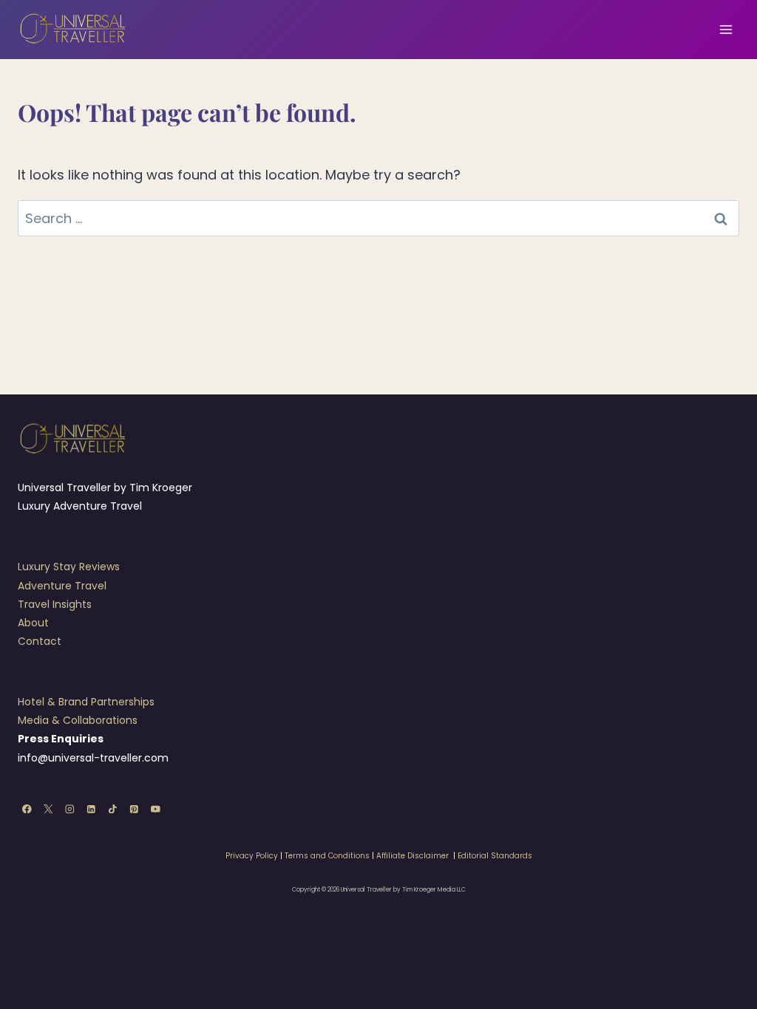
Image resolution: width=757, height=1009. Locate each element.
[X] (48, 808)
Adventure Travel (62, 585)
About (33, 622)
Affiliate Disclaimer (412, 855)
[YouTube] (155, 808)
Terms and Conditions (327, 855)
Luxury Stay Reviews (69, 566)
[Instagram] (70, 808)
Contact (39, 641)
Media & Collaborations (78, 720)
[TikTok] (112, 808)
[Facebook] (27, 808)
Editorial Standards (495, 855)
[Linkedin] (91, 808)
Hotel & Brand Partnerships (86, 701)
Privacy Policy (251, 855)
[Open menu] (725, 29)
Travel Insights (55, 604)
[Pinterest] (134, 808)
